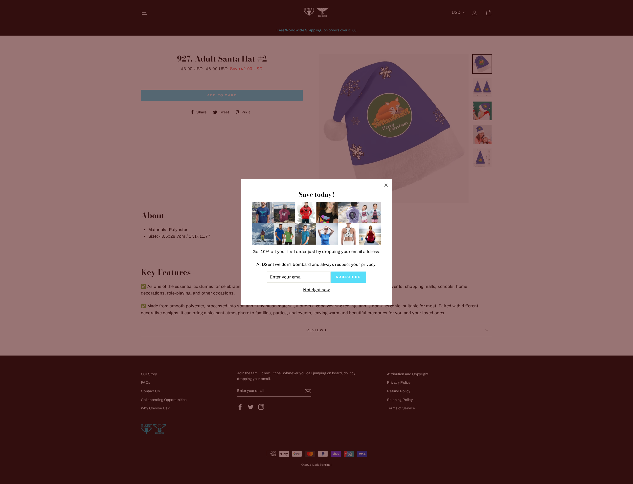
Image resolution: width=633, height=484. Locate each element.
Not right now (316, 290)
